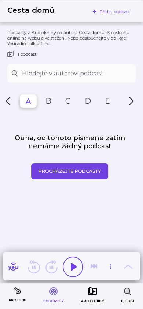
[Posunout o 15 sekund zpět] (34, 267)
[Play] (73, 267)
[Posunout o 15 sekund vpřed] (51, 267)
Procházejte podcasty (69, 171)
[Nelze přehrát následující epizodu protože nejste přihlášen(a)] (94, 267)
